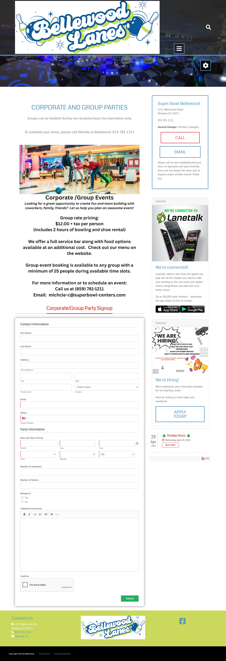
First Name (25, 333)
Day (62, 448)
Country (78, 392)
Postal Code (26, 392)
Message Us (21, 636)
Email (23, 399)
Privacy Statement (63, 654)
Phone (23, 413)
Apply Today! (180, 414)
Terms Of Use (44, 654)
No (26, 502)
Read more (170, 445)
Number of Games (29, 480)
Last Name (25, 346)
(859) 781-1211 (22, 632)
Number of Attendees (31, 466)
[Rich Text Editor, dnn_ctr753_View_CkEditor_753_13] (79, 544)
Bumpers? (25, 493)
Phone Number (27, 423)
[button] (24, 514)
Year (101, 448)
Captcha (24, 576)
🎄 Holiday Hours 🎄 (176, 435)
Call (180, 138)
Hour (23, 459)
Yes (26, 498)
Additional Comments (31, 508)
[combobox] (24, 418)
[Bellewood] (29, 6)
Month (23, 448)
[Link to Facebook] (182, 621)
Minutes (63, 459)
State (77, 381)
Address (24, 360)
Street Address (27, 370)
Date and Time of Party (31, 438)
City (22, 381)
